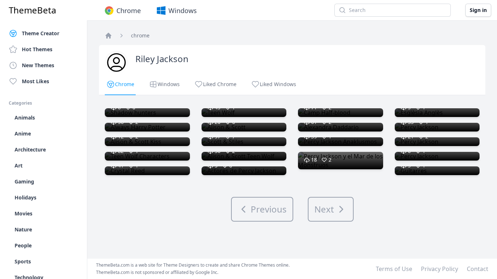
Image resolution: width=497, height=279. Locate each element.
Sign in (478, 10)
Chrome (128, 10)
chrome (140, 35)
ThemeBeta (32, 10)
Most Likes (35, 81)
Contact (477, 269)
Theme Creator (40, 33)
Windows (182, 10)
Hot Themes (37, 49)
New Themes (38, 65)
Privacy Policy (439, 269)
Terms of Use (394, 269)
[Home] (108, 35)
